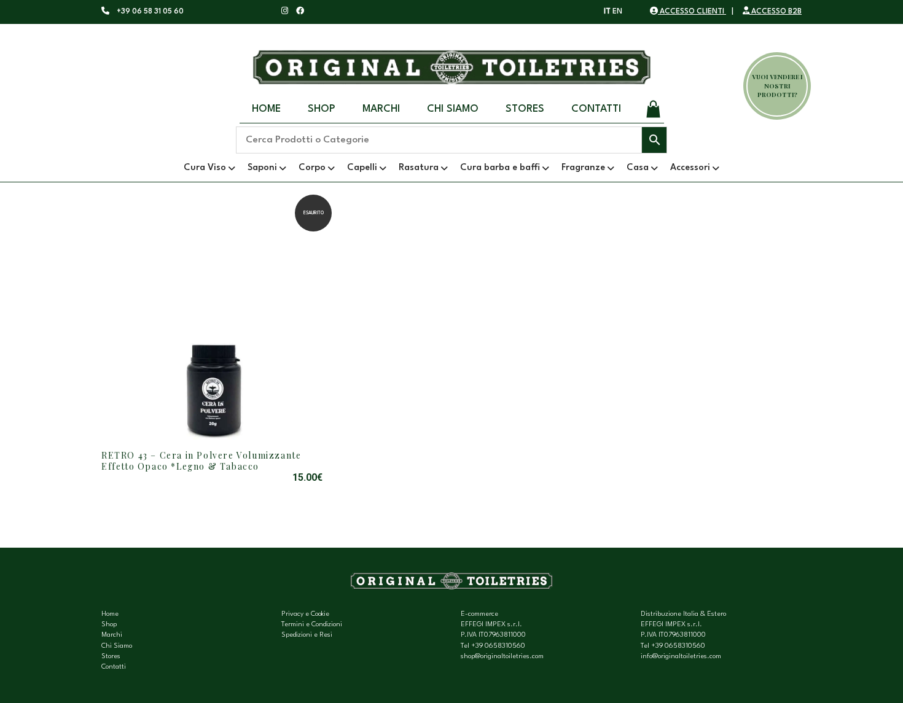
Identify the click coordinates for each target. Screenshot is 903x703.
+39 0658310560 (498, 646)
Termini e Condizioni (311, 624)
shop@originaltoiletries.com (502, 656)
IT (607, 11)
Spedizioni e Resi (306, 635)
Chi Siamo (453, 109)
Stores (525, 109)
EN (617, 11)
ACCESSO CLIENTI (692, 11)
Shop (321, 109)
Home (266, 109)
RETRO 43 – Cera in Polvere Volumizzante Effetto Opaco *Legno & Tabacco (201, 460)
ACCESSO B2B (775, 11)
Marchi (381, 109)
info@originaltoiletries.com (681, 656)
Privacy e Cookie (305, 614)
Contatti (596, 109)
